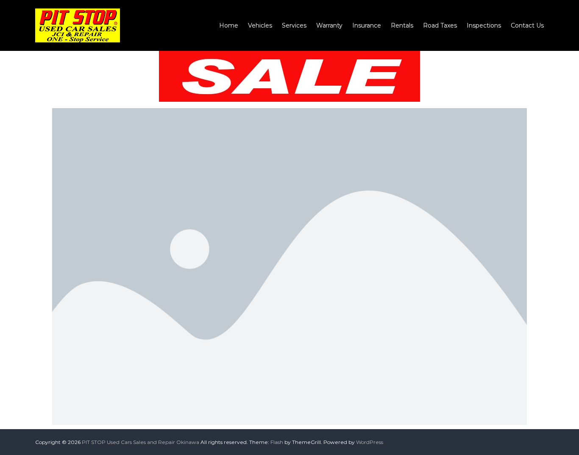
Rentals (402, 25)
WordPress (369, 442)
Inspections (484, 25)
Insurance (366, 25)
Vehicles (260, 25)
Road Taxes (440, 25)
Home (228, 25)
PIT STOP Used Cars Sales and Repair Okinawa (140, 442)
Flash (276, 442)
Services (294, 25)
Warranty (329, 25)
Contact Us (527, 25)
